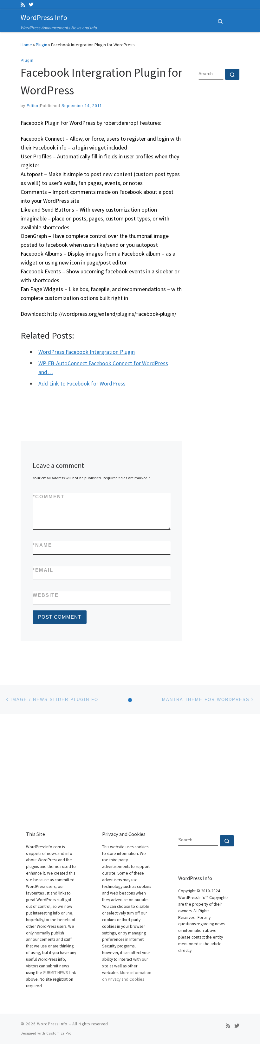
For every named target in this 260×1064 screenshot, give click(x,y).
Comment (49, 496)
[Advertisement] (218, 187)
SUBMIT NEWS (55, 972)
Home (26, 45)
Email (43, 570)
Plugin (41, 45)
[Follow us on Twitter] (31, 4)
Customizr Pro (58, 1033)
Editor (33, 106)
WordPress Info (52, 1024)
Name (42, 545)
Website (46, 595)
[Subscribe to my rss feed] (23, 4)
